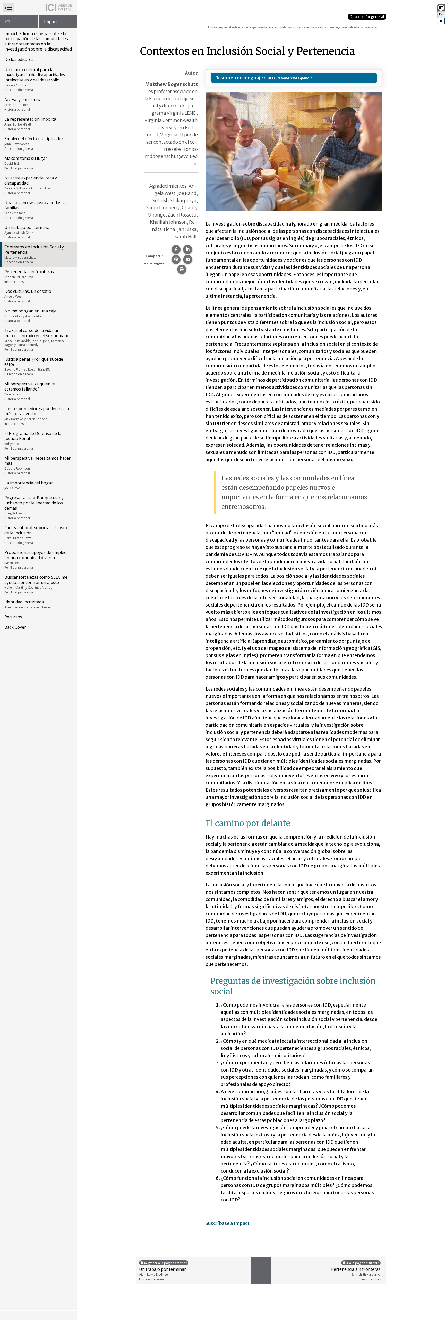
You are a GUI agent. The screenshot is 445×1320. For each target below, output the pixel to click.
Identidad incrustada (28, 604)
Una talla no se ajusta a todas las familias (36, 210)
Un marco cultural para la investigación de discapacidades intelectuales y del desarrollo (34, 79)
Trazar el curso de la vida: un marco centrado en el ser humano (37, 340)
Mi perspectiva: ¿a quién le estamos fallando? (29, 391)
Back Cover (15, 627)
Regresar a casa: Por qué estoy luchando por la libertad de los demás (34, 507)
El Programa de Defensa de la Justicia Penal (32, 440)
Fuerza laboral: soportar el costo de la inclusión (35, 535)
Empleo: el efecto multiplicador (33, 143)
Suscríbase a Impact (228, 1223)
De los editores (18, 59)
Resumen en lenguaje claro (245, 78)
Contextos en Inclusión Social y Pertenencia (34, 254)
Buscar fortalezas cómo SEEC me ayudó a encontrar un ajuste (35, 584)
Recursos (13, 617)
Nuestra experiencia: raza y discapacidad (30, 185)
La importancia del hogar (28, 485)
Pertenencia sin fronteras (29, 276)
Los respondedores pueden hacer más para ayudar (37, 416)
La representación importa (30, 123)
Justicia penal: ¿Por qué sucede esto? (33, 366)
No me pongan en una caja (30, 315)
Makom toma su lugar (25, 162)
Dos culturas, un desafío (27, 295)
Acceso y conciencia (22, 104)
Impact (50, 21)
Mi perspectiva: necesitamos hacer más (37, 465)
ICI (7, 21)
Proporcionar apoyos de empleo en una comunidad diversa (35, 560)
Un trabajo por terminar (27, 232)
